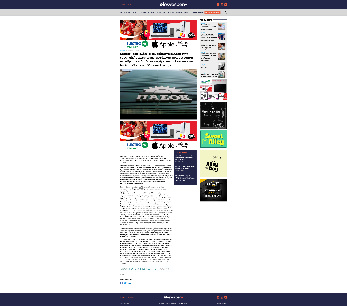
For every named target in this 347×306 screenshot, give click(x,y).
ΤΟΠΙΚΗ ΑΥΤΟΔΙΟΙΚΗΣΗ (157, 12)
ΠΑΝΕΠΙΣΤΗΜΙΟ (197, 12)
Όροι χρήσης (161, 303)
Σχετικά (122, 297)
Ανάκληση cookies (182, 303)
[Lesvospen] (173, 6)
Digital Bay (224, 303)
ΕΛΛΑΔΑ (178, 12)
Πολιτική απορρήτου (171, 303)
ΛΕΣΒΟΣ (126, 12)
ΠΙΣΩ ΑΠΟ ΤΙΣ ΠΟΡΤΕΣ (212, 12)
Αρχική (122, 12)
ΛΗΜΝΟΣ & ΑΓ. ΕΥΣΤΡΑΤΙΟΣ (140, 12)
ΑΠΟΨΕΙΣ (186, 12)
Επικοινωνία (130, 297)
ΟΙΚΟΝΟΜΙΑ (170, 12)
